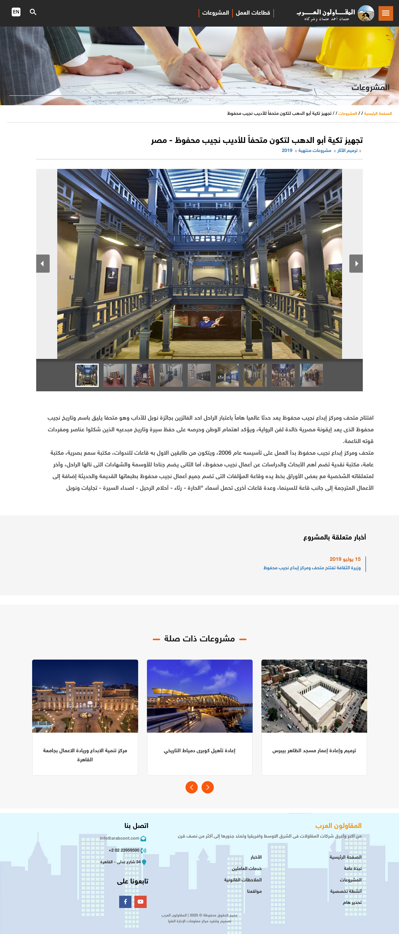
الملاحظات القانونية (243, 880)
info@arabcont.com (119, 838)
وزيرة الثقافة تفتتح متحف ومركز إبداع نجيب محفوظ (312, 568)
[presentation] (191, 787)
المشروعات (215, 13)
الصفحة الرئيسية (378, 113)
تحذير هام (352, 903)
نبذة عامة (353, 869)
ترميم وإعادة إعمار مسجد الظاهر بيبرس (314, 751)
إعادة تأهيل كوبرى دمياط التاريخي (199, 751)
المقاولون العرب (338, 826)
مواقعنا (254, 892)
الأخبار (256, 857)
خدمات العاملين (247, 869)
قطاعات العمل (253, 13)
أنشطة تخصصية (346, 892)
